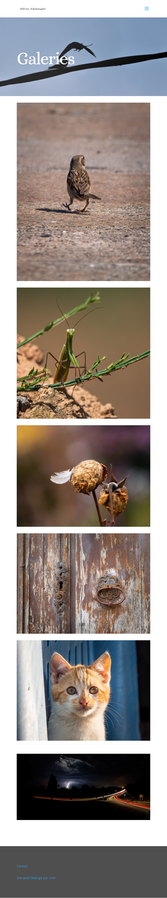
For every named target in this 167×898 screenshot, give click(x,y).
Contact (22, 866)
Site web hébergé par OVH (36, 878)
